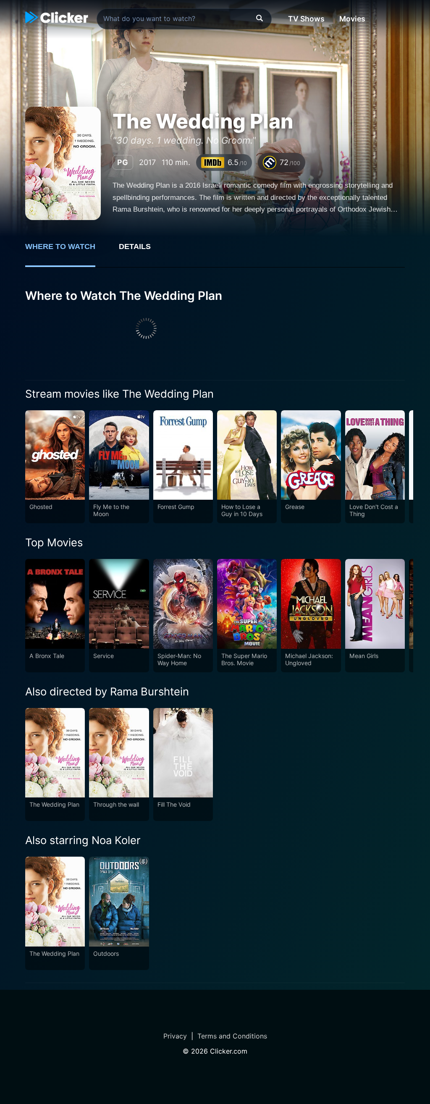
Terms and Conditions (232, 1036)
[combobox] (184, 18)
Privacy (175, 1036)
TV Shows (306, 18)
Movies (352, 18)
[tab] (66, 251)
